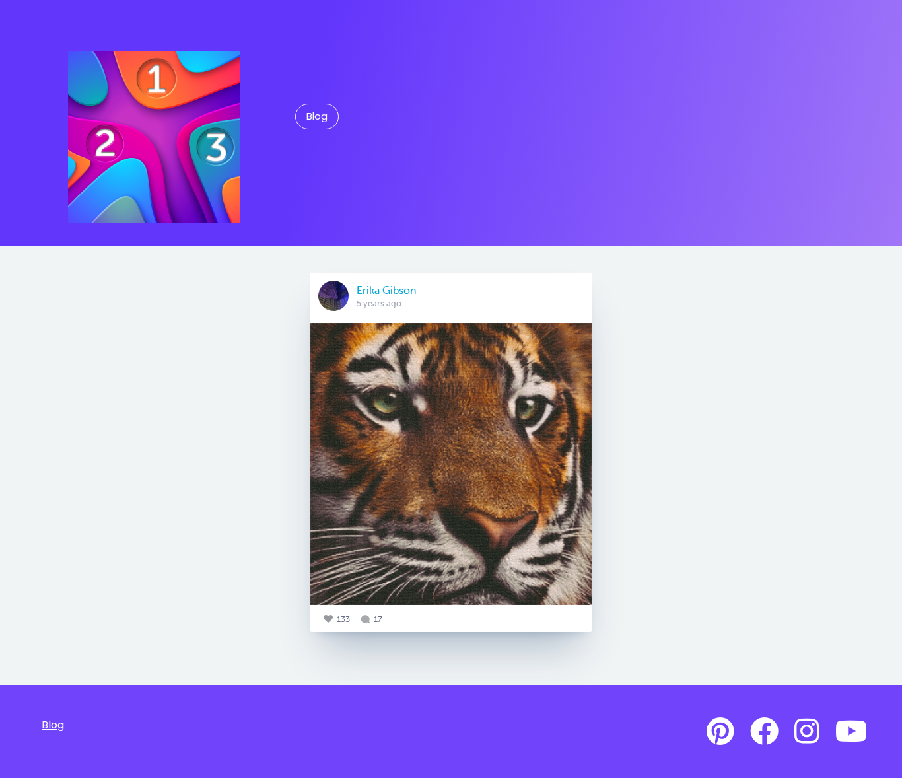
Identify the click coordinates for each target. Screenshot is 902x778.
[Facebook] (764, 732)
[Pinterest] (720, 732)
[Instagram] (806, 732)
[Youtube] (851, 732)
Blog (317, 116)
